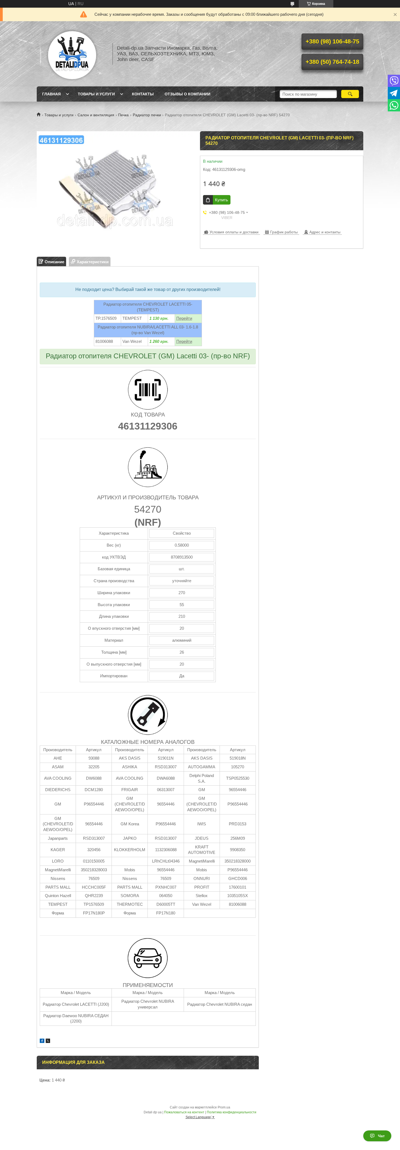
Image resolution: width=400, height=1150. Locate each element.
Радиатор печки (147, 115)
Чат (381, 1136)
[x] (48, 1041)
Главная (51, 94)
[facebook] (42, 1041)
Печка (123, 115)
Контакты (143, 94)
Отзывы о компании (187, 94)
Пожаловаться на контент (184, 1112)
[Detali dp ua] (72, 53)
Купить (221, 200)
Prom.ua (224, 1107)
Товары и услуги (96, 94)
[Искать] (350, 94)
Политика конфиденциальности (231, 1112)
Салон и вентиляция (96, 115)
